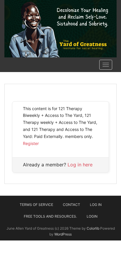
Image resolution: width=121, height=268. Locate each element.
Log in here (80, 165)
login (92, 216)
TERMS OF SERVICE (36, 204)
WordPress (63, 234)
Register (31, 143)
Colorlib (93, 228)
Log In (96, 204)
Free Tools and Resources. (50, 216)
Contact (71, 204)
